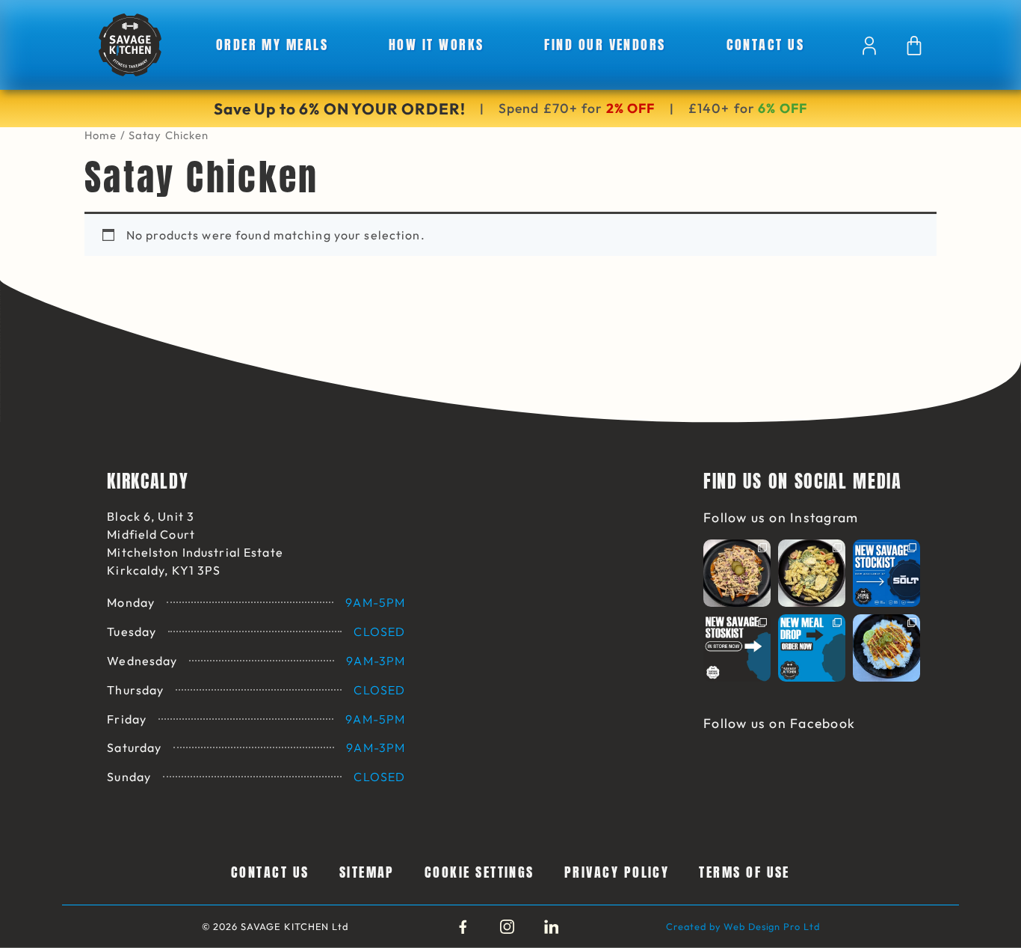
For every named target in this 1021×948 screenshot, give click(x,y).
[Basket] (914, 45)
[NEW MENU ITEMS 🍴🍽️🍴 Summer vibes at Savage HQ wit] (811, 573)
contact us (766, 44)
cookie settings (479, 872)
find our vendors (604, 44)
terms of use (744, 872)
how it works (436, 44)
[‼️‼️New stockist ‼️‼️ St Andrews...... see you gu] (886, 573)
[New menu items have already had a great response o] (811, 648)
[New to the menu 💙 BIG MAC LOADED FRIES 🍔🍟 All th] (737, 573)
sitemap (367, 872)
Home (100, 135)
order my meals (272, 44)
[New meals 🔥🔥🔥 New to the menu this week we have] (886, 648)
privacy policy (617, 872)
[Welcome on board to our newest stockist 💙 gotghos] (737, 648)
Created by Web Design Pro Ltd (742, 926)
